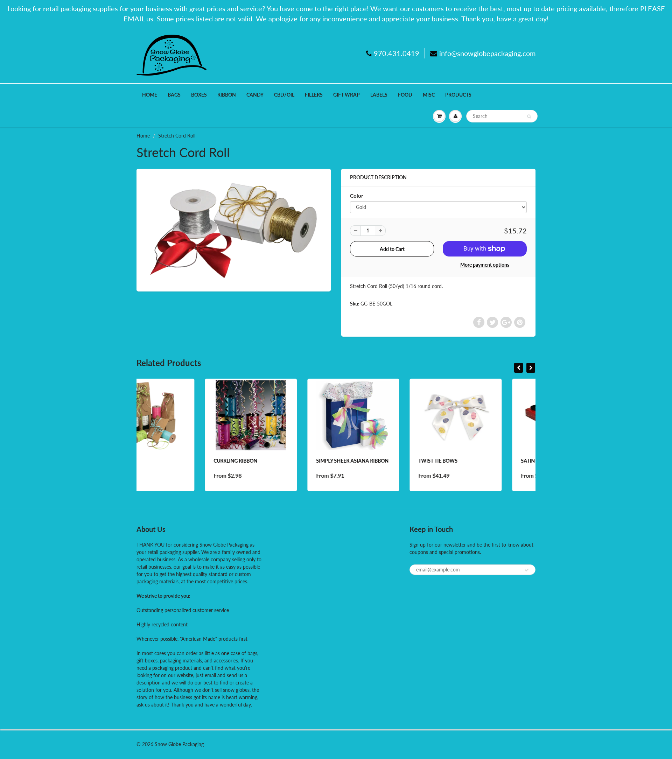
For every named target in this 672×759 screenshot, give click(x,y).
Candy (255, 95)
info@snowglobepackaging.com (487, 53)
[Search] (529, 116)
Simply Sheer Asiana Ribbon (284, 461)
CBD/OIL (284, 95)
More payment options (484, 265)
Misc (429, 95)
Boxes (199, 95)
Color (356, 195)
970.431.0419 (396, 53)
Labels (378, 95)
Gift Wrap (346, 95)
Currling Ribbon (167, 461)
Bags (174, 95)
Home (149, 95)
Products (458, 95)
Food (405, 95)
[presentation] (518, 368)
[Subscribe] (526, 570)
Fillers (314, 95)
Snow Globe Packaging (179, 744)
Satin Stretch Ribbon (481, 461)
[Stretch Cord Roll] (233, 229)
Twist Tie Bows (369, 461)
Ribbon (226, 95)
